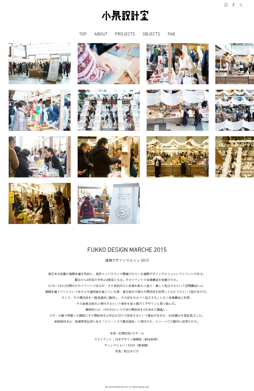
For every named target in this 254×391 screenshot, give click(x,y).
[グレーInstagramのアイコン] (225, 4)
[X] (240, 4)
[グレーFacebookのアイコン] (233, 4)
